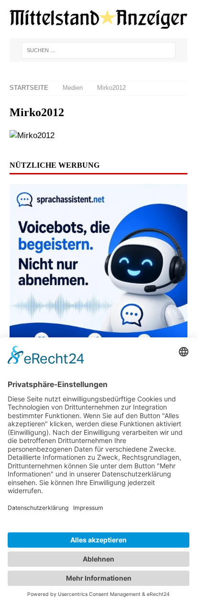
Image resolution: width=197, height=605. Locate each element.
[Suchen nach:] (98, 50)
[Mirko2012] (32, 135)
